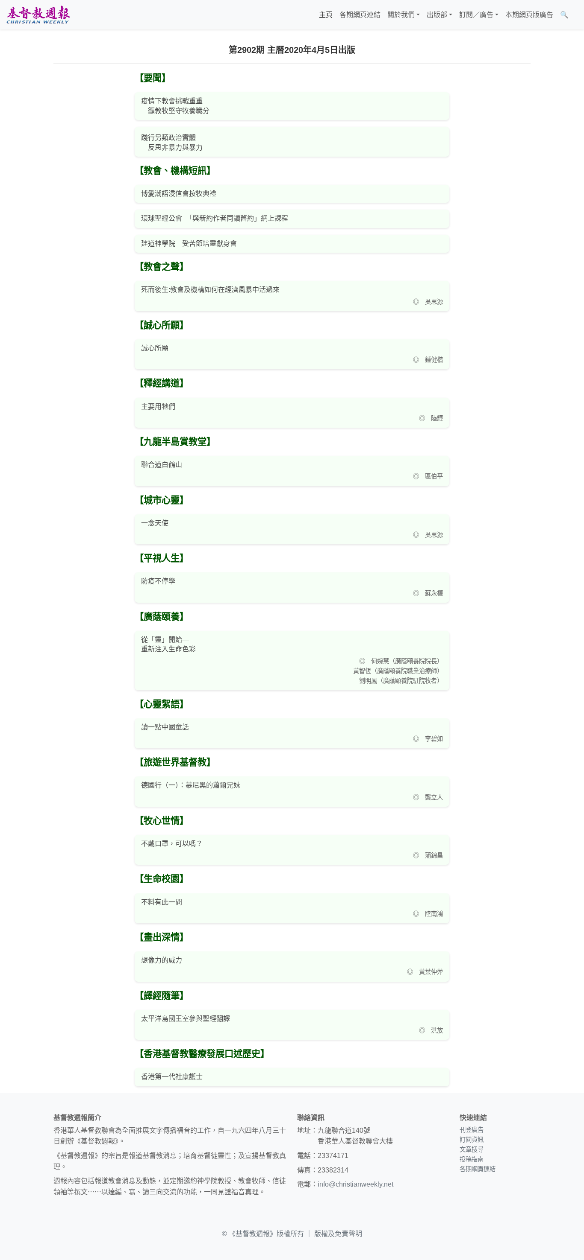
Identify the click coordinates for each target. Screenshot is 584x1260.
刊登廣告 (472, 1129)
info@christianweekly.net (355, 1184)
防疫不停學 (158, 581)
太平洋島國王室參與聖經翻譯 (185, 1018)
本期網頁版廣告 (529, 14)
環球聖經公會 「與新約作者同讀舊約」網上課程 (214, 218)
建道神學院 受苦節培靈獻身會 (189, 243)
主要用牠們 (158, 406)
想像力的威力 (161, 960)
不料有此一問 (161, 902)
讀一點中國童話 (165, 727)
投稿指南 (472, 1159)
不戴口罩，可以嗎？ (172, 843)
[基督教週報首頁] (38, 14)
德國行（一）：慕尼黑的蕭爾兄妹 (190, 785)
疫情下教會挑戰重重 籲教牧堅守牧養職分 (175, 105)
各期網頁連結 (359, 14)
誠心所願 (154, 348)
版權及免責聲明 (338, 1233)
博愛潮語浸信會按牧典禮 (178, 193)
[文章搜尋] (575, 15)
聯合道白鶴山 (161, 464)
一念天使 (154, 523)
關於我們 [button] (401, 14)
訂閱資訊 (472, 1139)
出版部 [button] (437, 14)
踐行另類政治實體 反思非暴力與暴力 (172, 142)
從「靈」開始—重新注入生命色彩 (168, 644)
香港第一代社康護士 (172, 1076)
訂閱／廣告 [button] (476, 14)
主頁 (326, 14)
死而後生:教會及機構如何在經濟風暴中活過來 (210, 289)
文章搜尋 (472, 1149)
